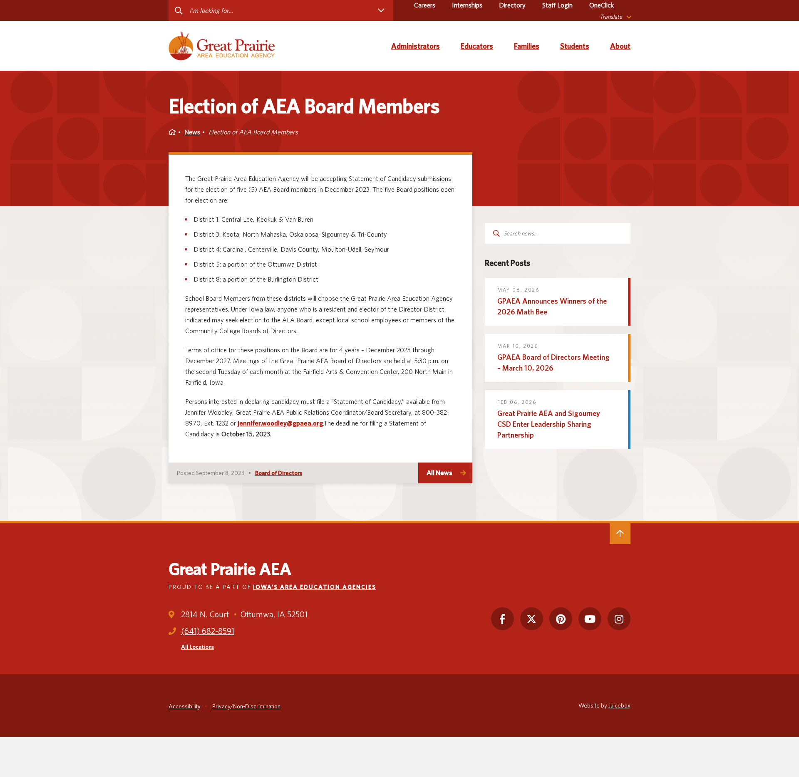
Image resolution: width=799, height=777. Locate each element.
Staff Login (557, 5)
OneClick (601, 5)
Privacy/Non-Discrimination (246, 706)
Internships (467, 5)
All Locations (197, 646)
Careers (424, 5)
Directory (512, 5)
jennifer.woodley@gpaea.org (280, 423)
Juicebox (619, 705)
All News (439, 473)
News (192, 132)
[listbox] (615, 17)
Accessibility (185, 706)
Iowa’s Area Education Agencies (314, 587)
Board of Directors (278, 473)
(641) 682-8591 (207, 631)
